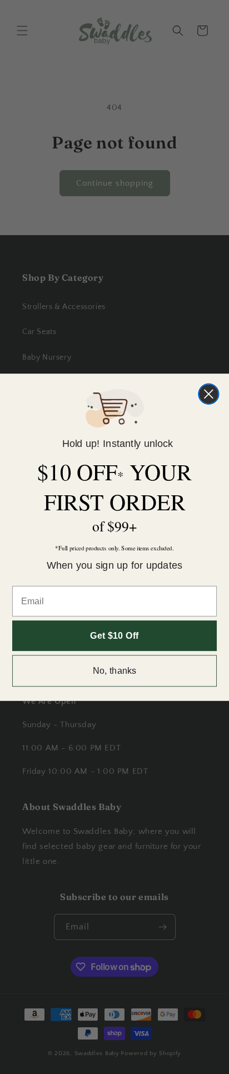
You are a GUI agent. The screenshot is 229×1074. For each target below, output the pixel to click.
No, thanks (115, 670)
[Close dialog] (208, 394)
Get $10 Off (114, 635)
